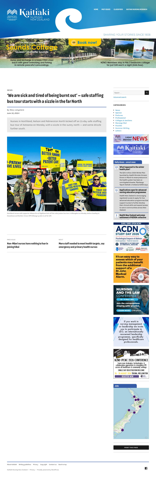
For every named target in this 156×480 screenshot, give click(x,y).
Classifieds (118, 9)
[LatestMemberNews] (131, 138)
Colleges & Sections (123, 120)
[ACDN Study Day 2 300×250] (131, 237)
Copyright (43, 464)
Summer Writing (122, 128)
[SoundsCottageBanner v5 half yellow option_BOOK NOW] (78, 53)
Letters (118, 130)
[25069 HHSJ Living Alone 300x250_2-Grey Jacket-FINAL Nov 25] (131, 268)
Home (96, 9)
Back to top (62, 464)
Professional (120, 118)
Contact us (53, 464)
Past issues (106, 9)
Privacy (35, 464)
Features (119, 115)
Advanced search (119, 97)
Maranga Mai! (121, 123)
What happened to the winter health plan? (132, 168)
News (117, 110)
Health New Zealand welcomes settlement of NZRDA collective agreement (133, 217)
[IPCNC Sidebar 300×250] (131, 363)
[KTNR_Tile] (131, 149)
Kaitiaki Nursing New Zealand (17, 470)
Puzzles (118, 125)
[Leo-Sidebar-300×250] (131, 332)
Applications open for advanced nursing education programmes (133, 191)
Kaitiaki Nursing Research (136, 9)
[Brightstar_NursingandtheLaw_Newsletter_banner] (131, 300)
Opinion (118, 113)
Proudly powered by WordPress (48, 470)
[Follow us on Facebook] (146, 468)
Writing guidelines (25, 464)
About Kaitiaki (12, 464)
